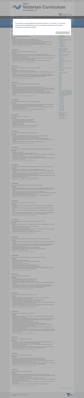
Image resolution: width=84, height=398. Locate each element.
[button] (70, 19)
